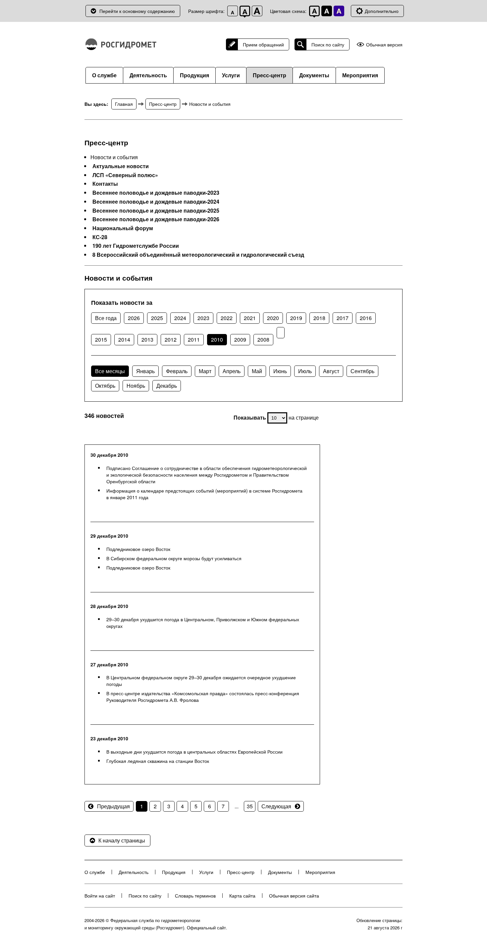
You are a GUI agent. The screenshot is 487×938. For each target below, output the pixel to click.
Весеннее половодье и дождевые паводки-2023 (155, 192)
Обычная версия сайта (294, 895)
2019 (296, 318)
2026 (134, 318)
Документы (314, 75)
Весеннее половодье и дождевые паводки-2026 (155, 219)
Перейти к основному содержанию (137, 11)
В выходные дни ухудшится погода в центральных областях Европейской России (194, 751)
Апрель (232, 371)
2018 (319, 318)
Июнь (280, 371)
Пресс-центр (269, 75)
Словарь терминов (195, 895)
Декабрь (166, 385)
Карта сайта (242, 895)
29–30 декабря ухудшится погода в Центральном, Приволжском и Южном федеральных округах (202, 622)
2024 (180, 318)
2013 (147, 339)
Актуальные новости (120, 166)
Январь (145, 371)
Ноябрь (136, 385)
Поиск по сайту (327, 44)
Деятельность (148, 75)
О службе (104, 75)
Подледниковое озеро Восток (138, 549)
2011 (194, 339)
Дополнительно (382, 11)
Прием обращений (263, 44)
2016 (366, 318)
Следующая (276, 806)
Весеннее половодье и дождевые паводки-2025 (155, 210)
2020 (273, 318)
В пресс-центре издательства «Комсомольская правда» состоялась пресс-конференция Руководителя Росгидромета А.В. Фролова (202, 696)
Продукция (194, 75)
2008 (263, 339)
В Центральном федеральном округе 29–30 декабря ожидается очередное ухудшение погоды (201, 680)
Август (331, 371)
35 (250, 806)
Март (205, 371)
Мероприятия (360, 75)
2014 (124, 339)
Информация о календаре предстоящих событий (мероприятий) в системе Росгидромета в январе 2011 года (204, 494)
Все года (106, 318)
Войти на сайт (99, 895)
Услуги (231, 75)
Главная (124, 103)
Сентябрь (362, 371)
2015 (101, 339)
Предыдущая (113, 806)
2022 (227, 318)
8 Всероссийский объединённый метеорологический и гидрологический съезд (198, 254)
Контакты (105, 183)
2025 (157, 318)
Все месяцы (110, 371)
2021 (250, 318)
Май (257, 371)
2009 (240, 339)
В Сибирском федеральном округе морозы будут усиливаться (174, 558)
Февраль (177, 371)
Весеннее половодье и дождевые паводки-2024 (155, 201)
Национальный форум (122, 228)
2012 (171, 339)
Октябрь (105, 385)
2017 (343, 318)
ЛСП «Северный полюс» (125, 175)
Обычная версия (384, 44)
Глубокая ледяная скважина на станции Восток (157, 761)
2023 (203, 318)
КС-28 (99, 237)
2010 (217, 339)
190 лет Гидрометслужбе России (135, 245)
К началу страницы (121, 840)
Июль (305, 371)
